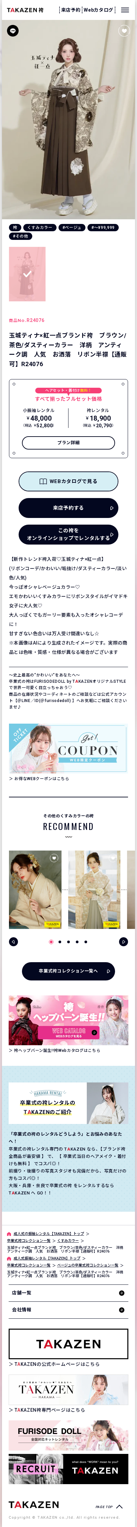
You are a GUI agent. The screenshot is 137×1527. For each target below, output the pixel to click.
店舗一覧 (22, 1292)
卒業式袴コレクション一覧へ (68, 970)
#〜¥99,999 (103, 227)
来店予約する (68, 508)
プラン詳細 (68, 442)
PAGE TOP (103, 1507)
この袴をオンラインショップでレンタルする (68, 534)
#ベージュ (72, 227)
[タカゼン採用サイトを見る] (68, 1469)
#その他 (20, 236)
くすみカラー (40, 227)
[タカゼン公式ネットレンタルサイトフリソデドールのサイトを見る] (68, 1435)
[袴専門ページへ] (34, 1504)
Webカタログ (98, 10)
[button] (51, 942)
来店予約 (71, 10)
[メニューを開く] (125, 10)
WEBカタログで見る (74, 481)
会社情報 (22, 1309)
